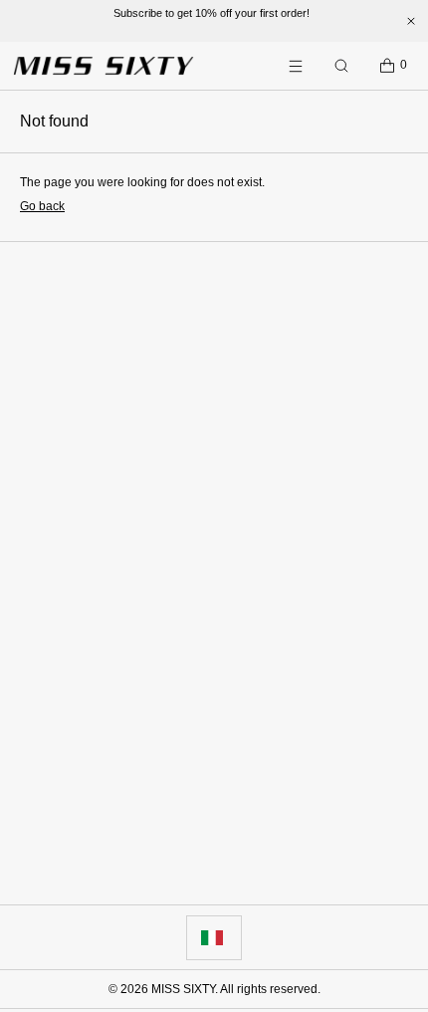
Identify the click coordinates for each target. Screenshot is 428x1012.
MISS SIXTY (183, 989)
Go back (42, 206)
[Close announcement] (411, 21)
